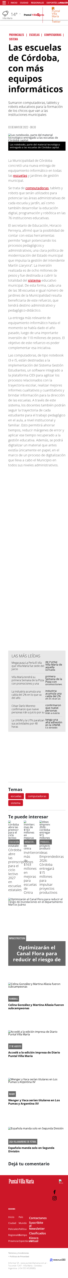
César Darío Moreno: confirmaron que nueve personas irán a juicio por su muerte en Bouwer (28, 710)
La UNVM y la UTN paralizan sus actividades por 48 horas (28, 723)
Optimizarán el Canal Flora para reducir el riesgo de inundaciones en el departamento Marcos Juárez (37, 962)
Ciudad (24, 3)
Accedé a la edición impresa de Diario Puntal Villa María (34, 1054)
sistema (34, 280)
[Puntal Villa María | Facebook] (54, 1192)
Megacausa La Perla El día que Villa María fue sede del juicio (28, 666)
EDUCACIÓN (14, 842)
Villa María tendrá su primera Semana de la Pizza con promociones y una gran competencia (28, 682)
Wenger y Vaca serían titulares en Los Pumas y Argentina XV (34, 1101)
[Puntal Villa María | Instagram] (54, 1198)
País (21, 1217)
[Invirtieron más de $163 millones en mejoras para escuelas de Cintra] (29, 848)
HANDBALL (13, 999)
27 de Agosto (15, 1046)
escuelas (20, 175)
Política (23, 1229)
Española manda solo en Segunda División (31, 1149)
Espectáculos (26, 1241)
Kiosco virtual (33, 1239)
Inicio (14, 3)
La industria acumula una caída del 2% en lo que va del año (26, 695)
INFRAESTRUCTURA (17, 938)
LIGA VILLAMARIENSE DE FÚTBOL (22, 1142)
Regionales (37, 3)
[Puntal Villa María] (21, 1183)
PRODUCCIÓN (45, 842)
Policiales (13, 1229)
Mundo (23, 1223)
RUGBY (12, 1094)
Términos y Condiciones (18, 1253)
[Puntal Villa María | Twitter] (56, 21)
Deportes (52, 3)
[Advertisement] (37, 581)
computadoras (37, 188)
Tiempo (23, 1235)
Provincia (13, 1241)
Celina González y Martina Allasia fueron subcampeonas (36, 1006)
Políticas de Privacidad (19, 1256)
